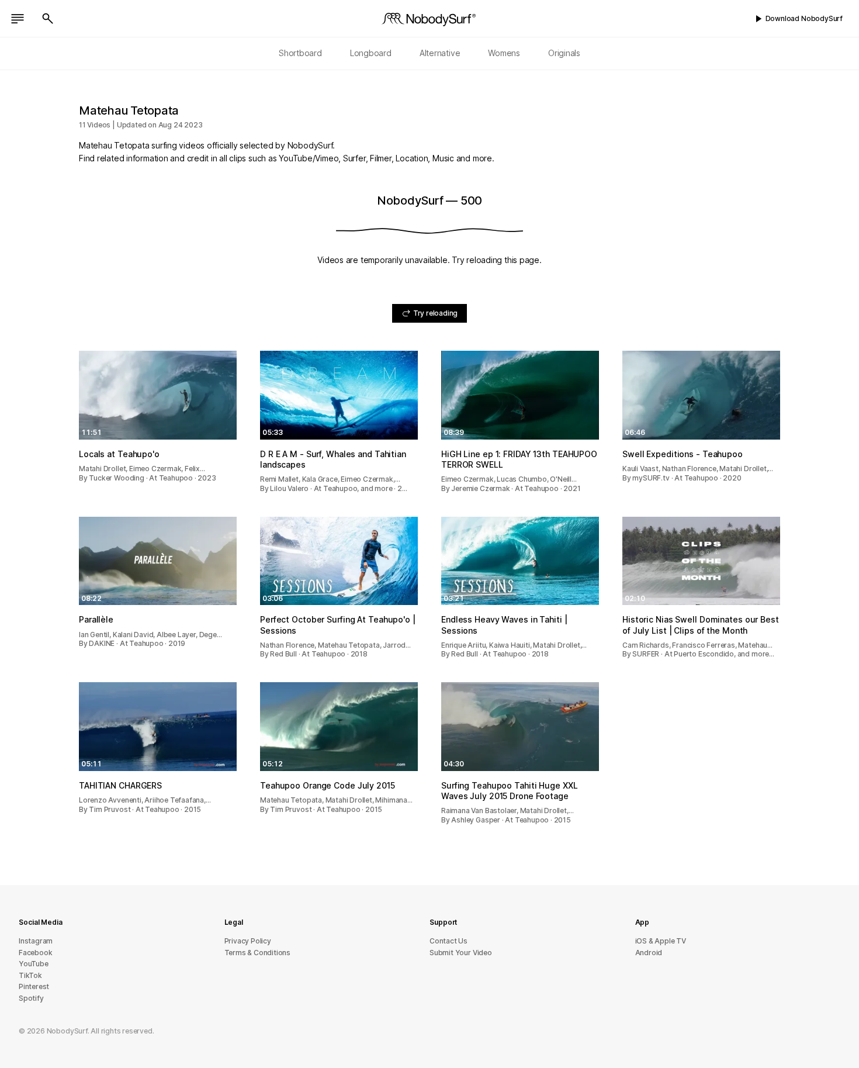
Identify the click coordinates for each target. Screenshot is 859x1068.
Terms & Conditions (257, 952)
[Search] (48, 19)
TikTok (30, 975)
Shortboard (300, 53)
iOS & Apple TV (660, 940)
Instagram (36, 940)
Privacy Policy (247, 940)
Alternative (440, 53)
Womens (504, 53)
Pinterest (34, 986)
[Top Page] (429, 19)
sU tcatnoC (448, 940)
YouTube (34, 963)
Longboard (371, 53)
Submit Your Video (461, 952)
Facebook (35, 952)
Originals (564, 53)
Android (649, 952)
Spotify (31, 998)
